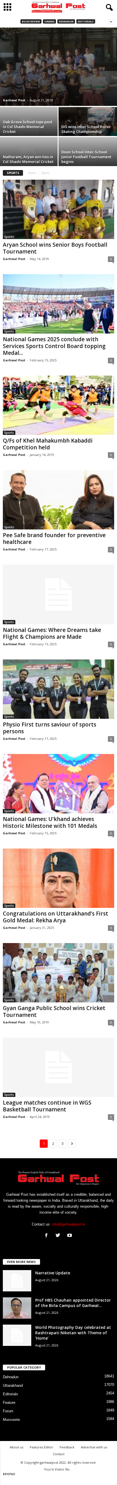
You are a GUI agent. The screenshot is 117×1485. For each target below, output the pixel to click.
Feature (9, 1402)
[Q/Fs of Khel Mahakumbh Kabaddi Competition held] (58, 405)
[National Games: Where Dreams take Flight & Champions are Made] (58, 594)
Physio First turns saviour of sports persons (49, 728)
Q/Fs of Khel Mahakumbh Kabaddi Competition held (48, 444)
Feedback (67, 1447)
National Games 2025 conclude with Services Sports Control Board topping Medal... (54, 346)
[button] (108, 7)
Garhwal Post (14, 100)
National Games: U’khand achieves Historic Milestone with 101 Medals (50, 822)
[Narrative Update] (17, 1280)
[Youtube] (70, 1236)
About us (16, 1447)
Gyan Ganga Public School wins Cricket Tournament (54, 1011)
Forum (8, 1411)
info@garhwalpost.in (68, 1224)
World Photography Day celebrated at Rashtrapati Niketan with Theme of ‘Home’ (73, 1333)
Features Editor (41, 1447)
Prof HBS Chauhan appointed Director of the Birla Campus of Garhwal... (73, 1302)
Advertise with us (94, 1447)
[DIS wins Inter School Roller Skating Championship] (87, 129)
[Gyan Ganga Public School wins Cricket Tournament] (58, 972)
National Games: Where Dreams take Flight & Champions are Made (52, 633)
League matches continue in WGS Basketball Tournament (47, 1106)
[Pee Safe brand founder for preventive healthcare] (58, 499)
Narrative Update (52, 1272)
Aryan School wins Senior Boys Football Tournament (55, 248)
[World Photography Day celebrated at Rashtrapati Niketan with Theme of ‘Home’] (17, 1335)
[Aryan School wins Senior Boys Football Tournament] (58, 209)
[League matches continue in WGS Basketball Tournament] (58, 1067)
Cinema (49, 21)
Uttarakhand (13, 1385)
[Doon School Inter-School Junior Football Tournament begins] (87, 159)
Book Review (31, 21)
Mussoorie (11, 1419)
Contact (58, 1454)
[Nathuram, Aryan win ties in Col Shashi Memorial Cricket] (29, 159)
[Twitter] (59, 1236)
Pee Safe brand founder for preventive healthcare (54, 538)
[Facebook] (47, 1236)
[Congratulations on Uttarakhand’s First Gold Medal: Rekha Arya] (58, 878)
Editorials (86, 21)
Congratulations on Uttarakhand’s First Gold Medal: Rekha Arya (55, 917)
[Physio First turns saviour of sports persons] (58, 689)
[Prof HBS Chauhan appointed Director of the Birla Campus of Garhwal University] (17, 1308)
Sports (9, 237)
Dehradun (66, 21)
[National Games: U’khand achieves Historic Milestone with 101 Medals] (58, 783)
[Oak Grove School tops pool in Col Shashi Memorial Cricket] (29, 129)
